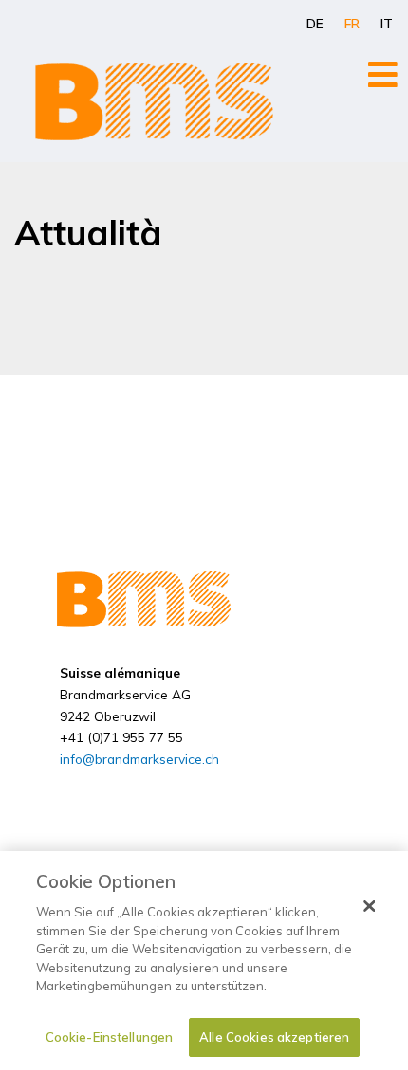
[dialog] (204, 960)
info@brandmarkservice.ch (139, 759)
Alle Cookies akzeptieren (274, 1036)
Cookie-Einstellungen (110, 1036)
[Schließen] (369, 906)
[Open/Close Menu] (382, 74)
